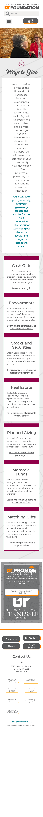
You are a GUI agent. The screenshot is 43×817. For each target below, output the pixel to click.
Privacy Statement (20, 722)
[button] (9, 21)
